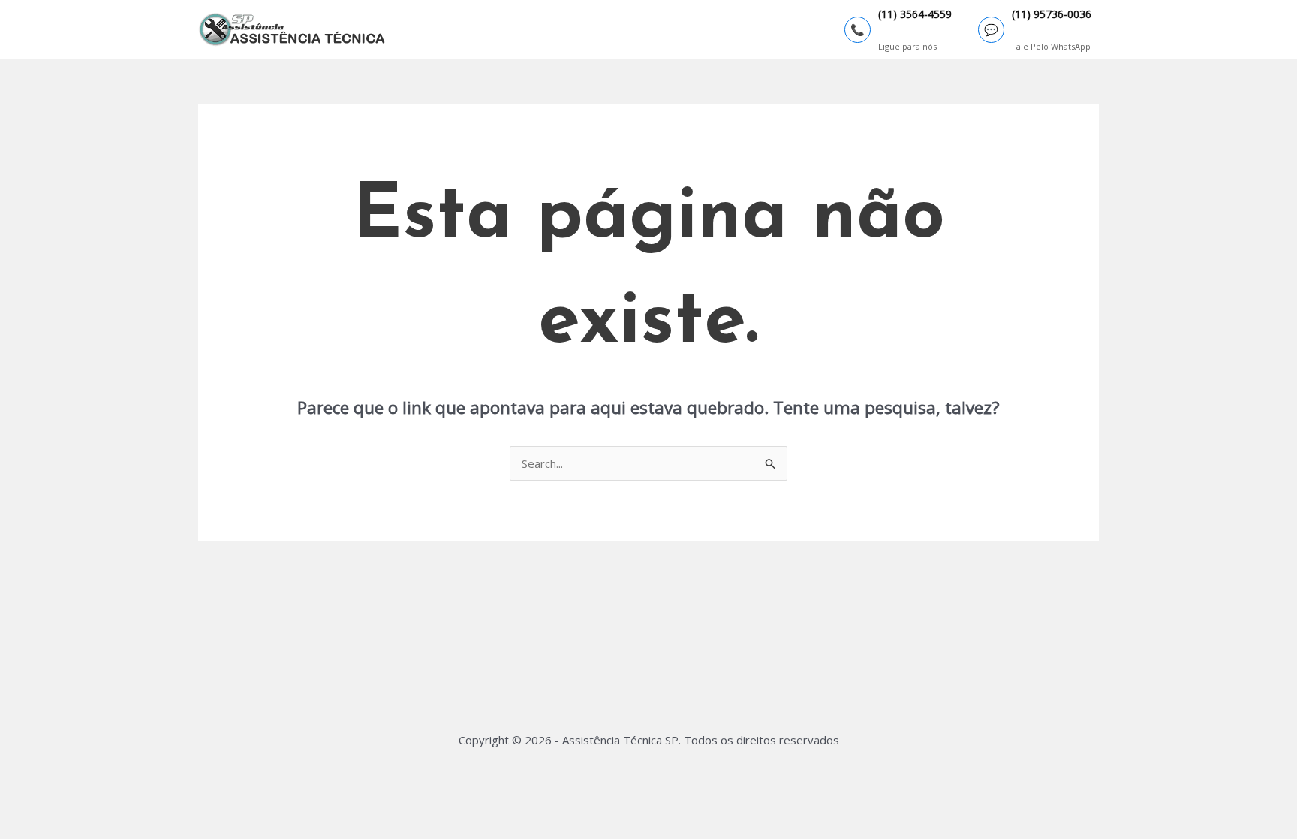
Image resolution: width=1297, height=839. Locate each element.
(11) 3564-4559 (915, 14)
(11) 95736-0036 (1051, 14)
